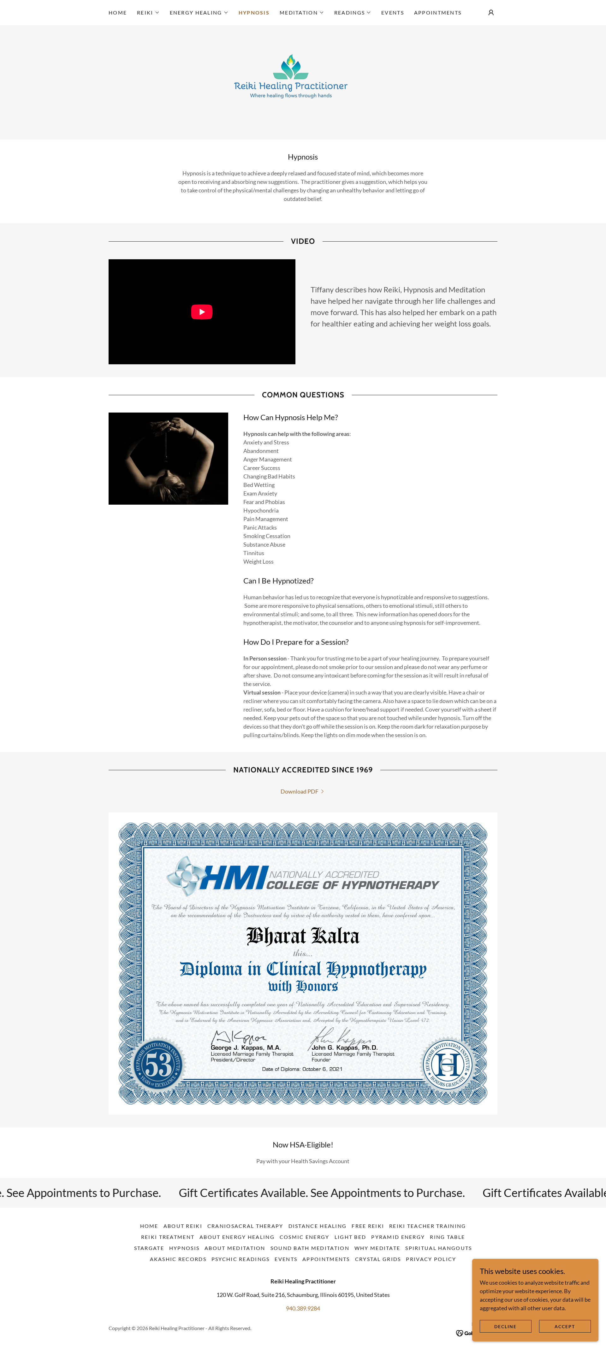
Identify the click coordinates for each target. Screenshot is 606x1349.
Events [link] (392, 12)
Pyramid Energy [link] (398, 1237)
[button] (148, 12)
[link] (303, 81)
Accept (565, 1326)
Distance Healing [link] (317, 1226)
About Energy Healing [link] (237, 1237)
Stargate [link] (149, 1248)
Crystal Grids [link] (378, 1259)
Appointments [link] (437, 12)
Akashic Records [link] (178, 1259)
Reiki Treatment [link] (167, 1237)
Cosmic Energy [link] (305, 1237)
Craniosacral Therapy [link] (245, 1226)
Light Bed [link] (350, 1237)
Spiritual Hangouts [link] (438, 1248)
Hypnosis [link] (254, 12)
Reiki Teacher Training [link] (427, 1226)
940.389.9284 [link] (303, 1308)
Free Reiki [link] (368, 1226)
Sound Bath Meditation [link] (309, 1248)
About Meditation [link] (235, 1248)
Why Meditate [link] (377, 1248)
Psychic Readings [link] (240, 1259)
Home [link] (118, 12)
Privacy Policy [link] (431, 1259)
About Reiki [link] (182, 1226)
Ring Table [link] (447, 1237)
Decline (505, 1326)
